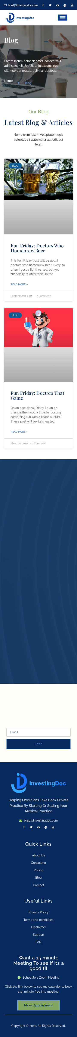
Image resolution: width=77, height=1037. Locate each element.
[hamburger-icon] (62, 17)
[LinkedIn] (57, 5)
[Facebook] (43, 5)
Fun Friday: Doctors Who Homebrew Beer (37, 247)
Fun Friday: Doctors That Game (37, 395)
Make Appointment (38, 1005)
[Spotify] (65, 5)
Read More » (19, 284)
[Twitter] (50, 5)
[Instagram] (72, 5)
